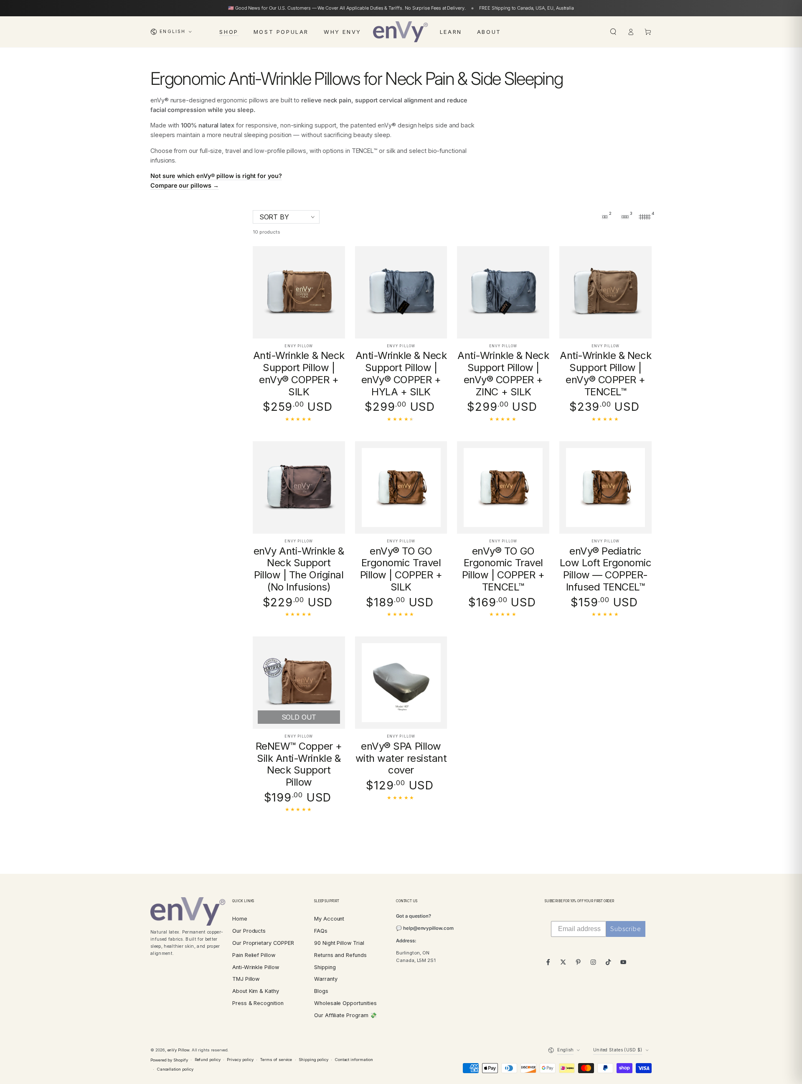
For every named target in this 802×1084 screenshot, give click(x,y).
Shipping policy (313, 1059)
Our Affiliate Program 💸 (345, 1015)
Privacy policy (240, 1059)
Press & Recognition (258, 1003)
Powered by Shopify (169, 1060)
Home (239, 919)
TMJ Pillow (245, 979)
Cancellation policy (175, 1069)
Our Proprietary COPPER (263, 943)
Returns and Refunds (340, 955)
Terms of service (276, 1059)
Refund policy (208, 1059)
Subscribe (625, 928)
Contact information (354, 1059)
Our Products (249, 931)
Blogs (321, 991)
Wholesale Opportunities (345, 1003)
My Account (329, 919)
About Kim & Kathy (255, 991)
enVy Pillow (178, 1050)
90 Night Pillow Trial (339, 943)
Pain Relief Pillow (253, 955)
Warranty (326, 979)
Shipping (325, 967)
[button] (613, 32)
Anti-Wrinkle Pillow (255, 967)
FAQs (320, 931)
